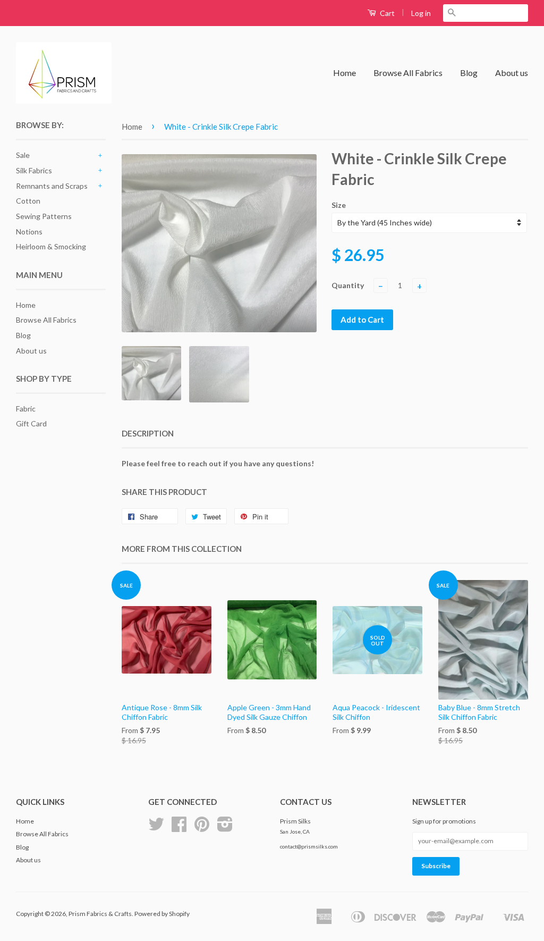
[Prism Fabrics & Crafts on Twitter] (156, 828)
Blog (469, 73)
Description (148, 433)
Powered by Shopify (162, 914)
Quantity (348, 285)
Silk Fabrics (34, 170)
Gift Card (31, 423)
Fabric (26, 408)
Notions (29, 231)
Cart (386, 13)
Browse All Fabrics (408, 73)
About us (511, 73)
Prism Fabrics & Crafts (100, 914)
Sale (23, 154)
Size (339, 204)
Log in (421, 13)
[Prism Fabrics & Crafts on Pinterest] (202, 828)
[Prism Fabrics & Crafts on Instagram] (225, 828)
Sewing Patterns (44, 216)
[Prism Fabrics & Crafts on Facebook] (179, 828)
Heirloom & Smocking (51, 246)
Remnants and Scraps (52, 185)
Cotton (28, 200)
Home (344, 73)
